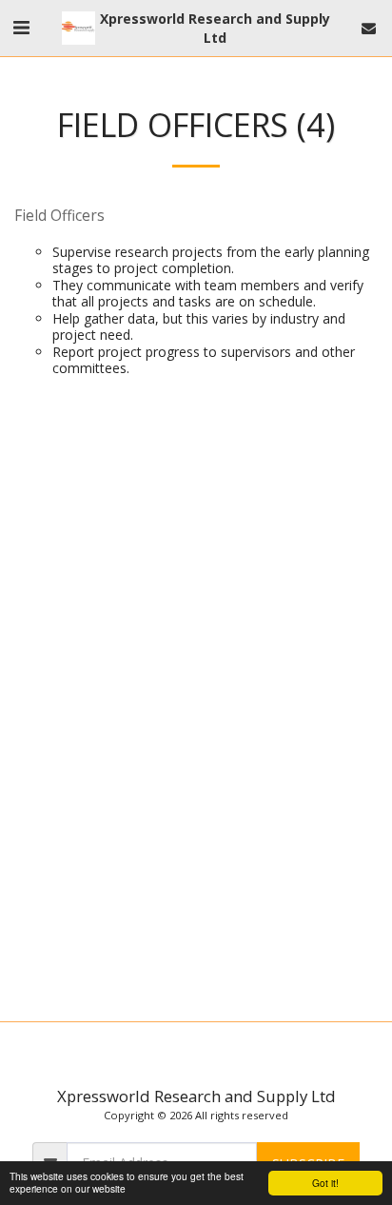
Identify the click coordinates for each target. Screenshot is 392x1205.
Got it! (325, 1182)
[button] (21, 27)
